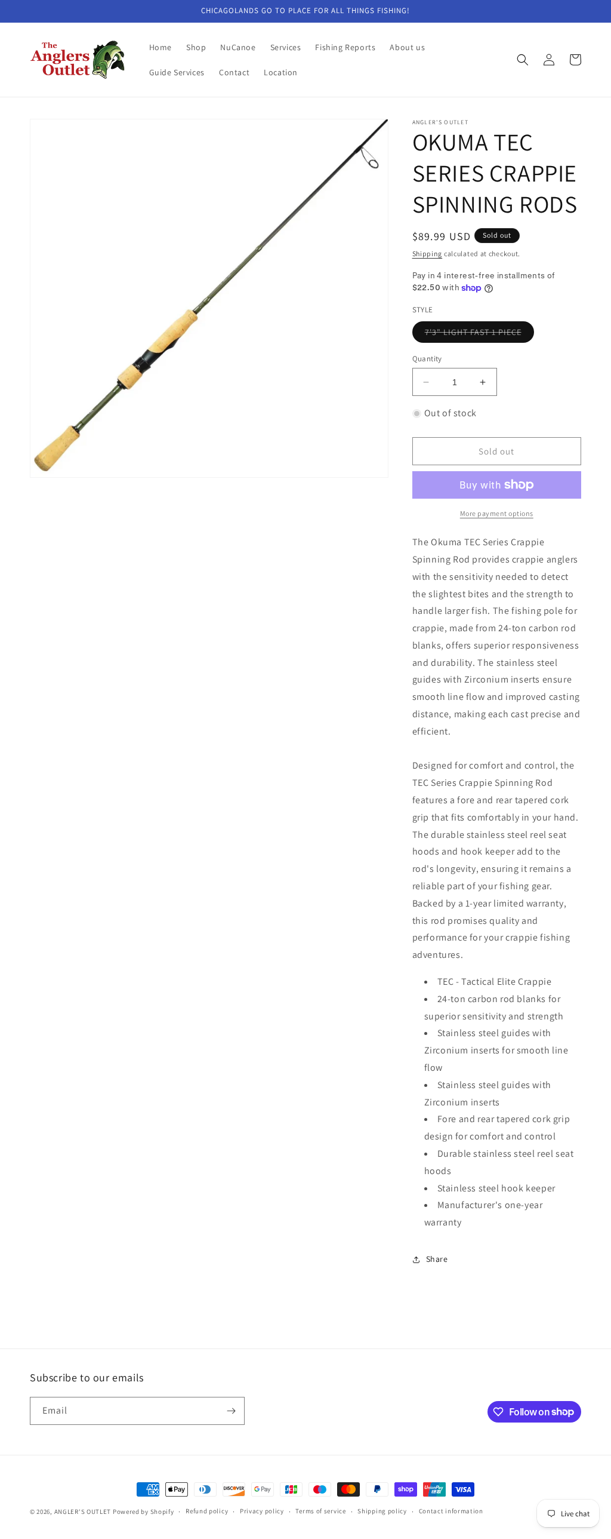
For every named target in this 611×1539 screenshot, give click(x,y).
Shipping (427, 253)
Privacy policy (262, 1511)
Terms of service (320, 1511)
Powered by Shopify (143, 1511)
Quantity (427, 359)
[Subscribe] (231, 1411)
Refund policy (207, 1511)
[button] (523, 60)
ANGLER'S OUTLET (83, 1511)
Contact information (451, 1511)
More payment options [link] (496, 513)
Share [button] (437, 1259)
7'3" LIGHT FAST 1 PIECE (479, 334)
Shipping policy (382, 1511)
